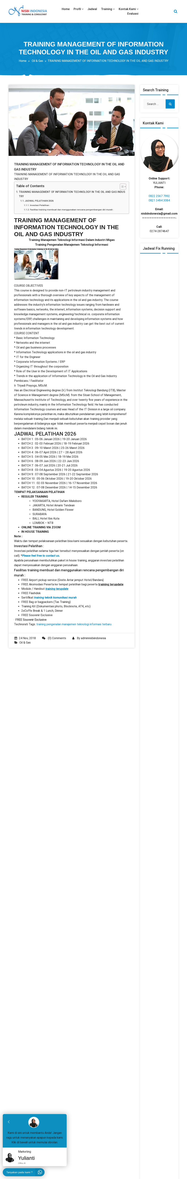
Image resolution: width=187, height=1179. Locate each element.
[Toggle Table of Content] (121, 186)
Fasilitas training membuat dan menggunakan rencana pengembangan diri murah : (72, 209)
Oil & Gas (37, 61)
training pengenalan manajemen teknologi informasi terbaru (73, 624)
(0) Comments (56, 638)
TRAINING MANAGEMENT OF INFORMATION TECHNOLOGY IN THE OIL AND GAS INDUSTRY (72, 194)
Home (22, 61)
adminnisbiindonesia (93, 638)
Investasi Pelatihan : (40, 205)
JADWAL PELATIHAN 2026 (39, 200)
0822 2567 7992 (159, 196)
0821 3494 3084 (159, 200)
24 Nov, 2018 (27, 638)
